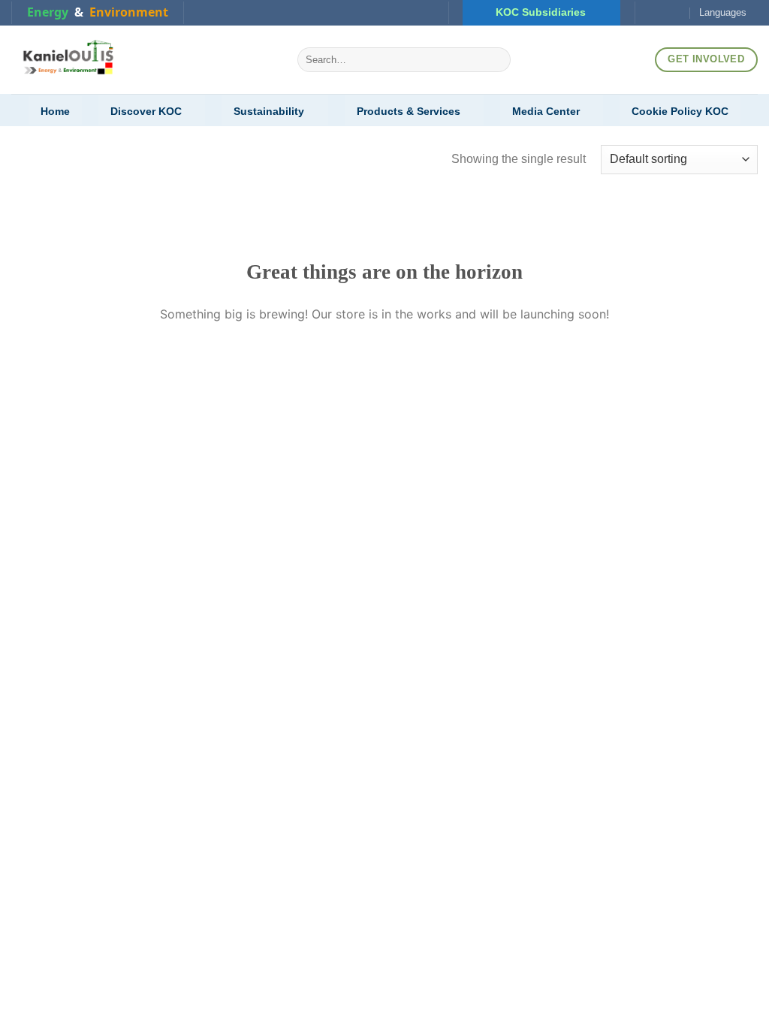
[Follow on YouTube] (677, 13)
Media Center (546, 111)
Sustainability (269, 111)
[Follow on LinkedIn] (662, 13)
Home (55, 111)
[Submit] (496, 60)
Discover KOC (146, 111)
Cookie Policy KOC (680, 111)
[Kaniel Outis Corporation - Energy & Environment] (143, 60)
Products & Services (408, 111)
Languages (722, 12)
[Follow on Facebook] (648, 13)
